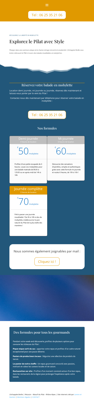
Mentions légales (23, 397)
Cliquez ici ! (47, 261)
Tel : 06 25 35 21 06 (47, 15)
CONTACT (36, 397)
